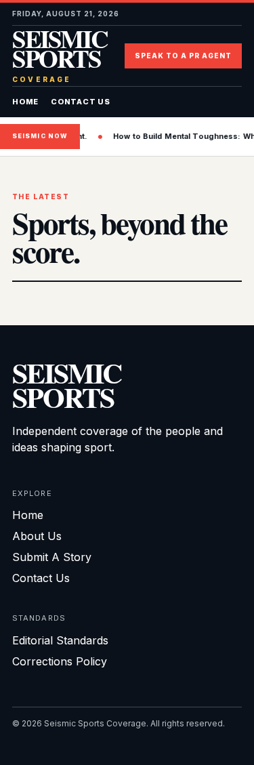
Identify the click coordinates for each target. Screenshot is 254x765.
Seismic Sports (59, 56)
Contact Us (80, 101)
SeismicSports (66, 384)
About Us (37, 536)
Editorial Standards (60, 640)
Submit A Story (51, 557)
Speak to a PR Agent (183, 55)
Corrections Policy (59, 661)
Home (25, 101)
